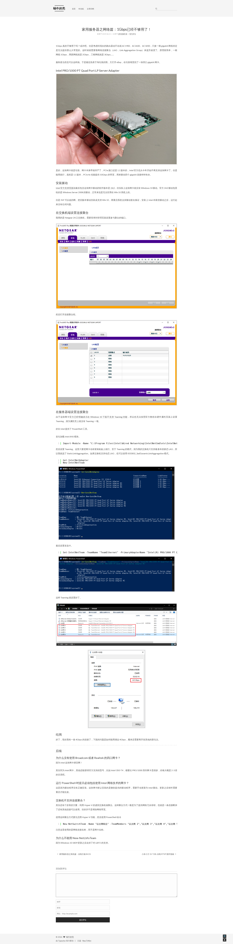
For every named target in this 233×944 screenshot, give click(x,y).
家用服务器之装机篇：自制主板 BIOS (75, 854)
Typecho (62, 941)
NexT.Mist (87, 941)
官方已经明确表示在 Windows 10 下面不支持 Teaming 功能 (98, 417)
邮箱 (58, 908)
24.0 (113, 188)
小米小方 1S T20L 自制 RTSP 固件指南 (158, 854)
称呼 (58, 902)
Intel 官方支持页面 (64, 188)
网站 (58, 914)
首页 (74, 9)
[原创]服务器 (122, 34)
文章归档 (90, 9)
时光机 (81, 9)
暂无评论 (132, 34)
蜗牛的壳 (70, 937)
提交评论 (82, 920)
